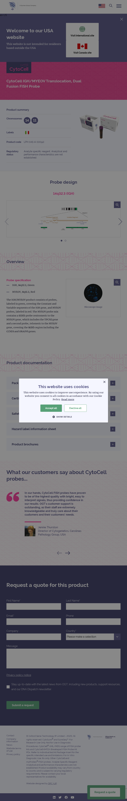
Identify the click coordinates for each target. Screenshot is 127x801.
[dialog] (63, 400)
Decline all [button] (75, 408)
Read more (67, 399)
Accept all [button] (51, 408)
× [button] (104, 382)
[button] (63, 416)
